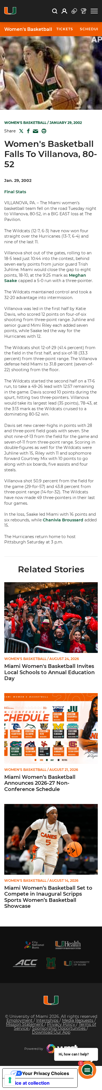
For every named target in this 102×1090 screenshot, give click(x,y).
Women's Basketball (28, 29)
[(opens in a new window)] (34, 945)
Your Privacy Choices (45, 1073)
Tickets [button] (64, 29)
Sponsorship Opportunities (59, 1028)
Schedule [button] (91, 29)
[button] (94, 11)
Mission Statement (25, 1024)
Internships (48, 1020)
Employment (20, 1020)
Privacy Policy (61, 1024)
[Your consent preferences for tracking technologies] (10, 1080)
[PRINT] (42, 131)
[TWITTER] (20, 131)
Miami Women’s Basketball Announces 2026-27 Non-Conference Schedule (39, 783)
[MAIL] (34, 131)
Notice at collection (28, 1083)
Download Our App (51, 1032)
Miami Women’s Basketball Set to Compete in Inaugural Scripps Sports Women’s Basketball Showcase (48, 897)
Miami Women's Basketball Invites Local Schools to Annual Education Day (49, 672)
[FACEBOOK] (27, 131)
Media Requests (78, 1020)
